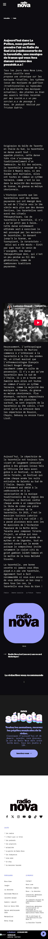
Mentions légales (32, 888)
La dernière (8, 890)
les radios (10, 833)
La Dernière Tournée (33, 922)
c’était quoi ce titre (14, 837)
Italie (6, 593)
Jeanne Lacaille (17, 593)
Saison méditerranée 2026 (12, 911)
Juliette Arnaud (10, 898)
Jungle (6, 885)
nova (24, 646)
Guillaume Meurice (11, 894)
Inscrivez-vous (22, 753)
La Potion (29, 593)
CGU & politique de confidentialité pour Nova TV (34, 917)
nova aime (9, 858)
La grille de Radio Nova (15, 851)
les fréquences (11, 855)
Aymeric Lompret (10, 902)
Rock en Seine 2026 (11, 906)
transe (38, 593)
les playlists (11, 844)
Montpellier (8, 916)
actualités (10, 847)
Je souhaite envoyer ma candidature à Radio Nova (34, 901)
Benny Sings (8, 921)
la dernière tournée (13, 865)
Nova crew (29, 884)
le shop (9, 862)
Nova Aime (8, 881)
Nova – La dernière (33, 891)
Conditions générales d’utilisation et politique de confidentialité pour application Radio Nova (34, 909)
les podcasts (11, 840)
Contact (29, 881)
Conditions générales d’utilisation (34, 895)
